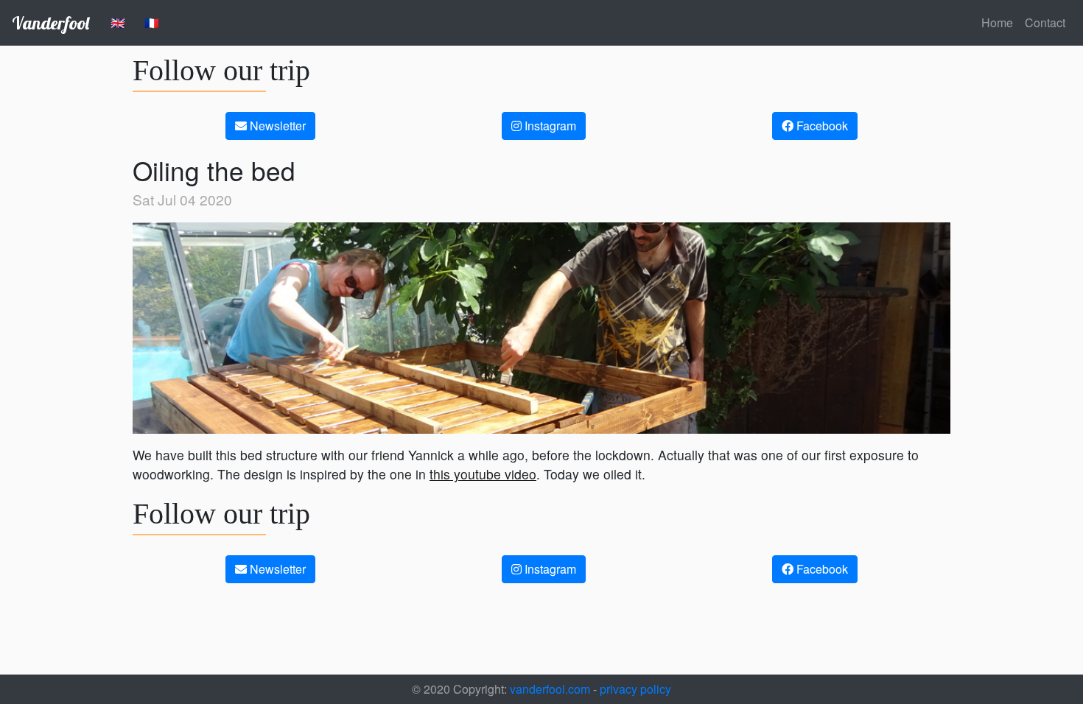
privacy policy (635, 688)
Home (997, 22)
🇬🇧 (118, 22)
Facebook (820, 125)
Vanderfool (50, 23)
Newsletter (276, 125)
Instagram (549, 125)
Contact (1045, 22)
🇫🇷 (151, 22)
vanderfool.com (548, 688)
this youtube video (483, 474)
